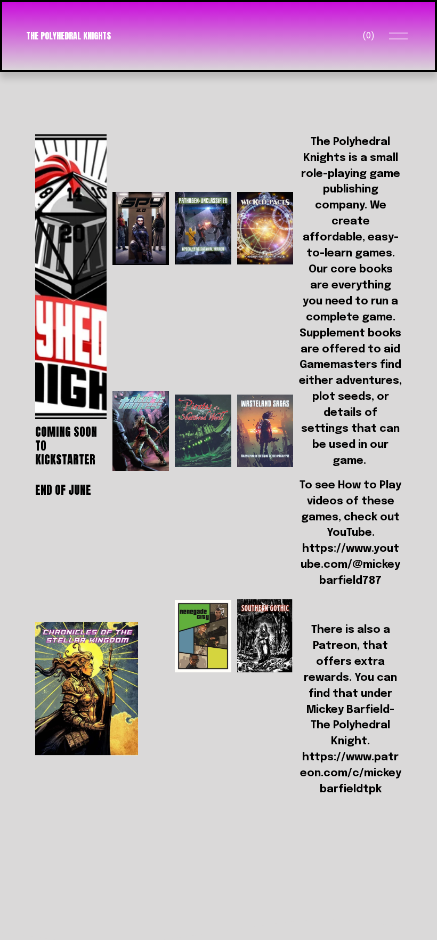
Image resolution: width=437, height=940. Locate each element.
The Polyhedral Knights (68, 35)
